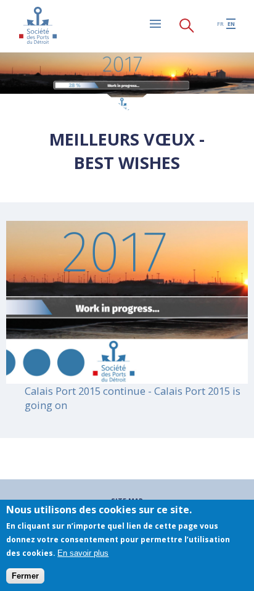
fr (220, 24)
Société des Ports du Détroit (37, 25)
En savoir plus (83, 553)
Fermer (25, 576)
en (231, 24)
